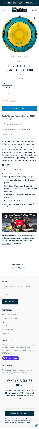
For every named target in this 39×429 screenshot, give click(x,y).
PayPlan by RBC (7, 330)
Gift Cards (5, 333)
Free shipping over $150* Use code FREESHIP (19, 3)
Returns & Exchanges (9, 314)
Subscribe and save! (19, 413)
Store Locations (9, 366)
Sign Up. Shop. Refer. (19, 268)
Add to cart (19, 109)
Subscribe (10, 302)
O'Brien (19, 61)
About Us (5, 322)
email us (11, 353)
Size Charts (6, 326)
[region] (19, 263)
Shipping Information (9, 318)
